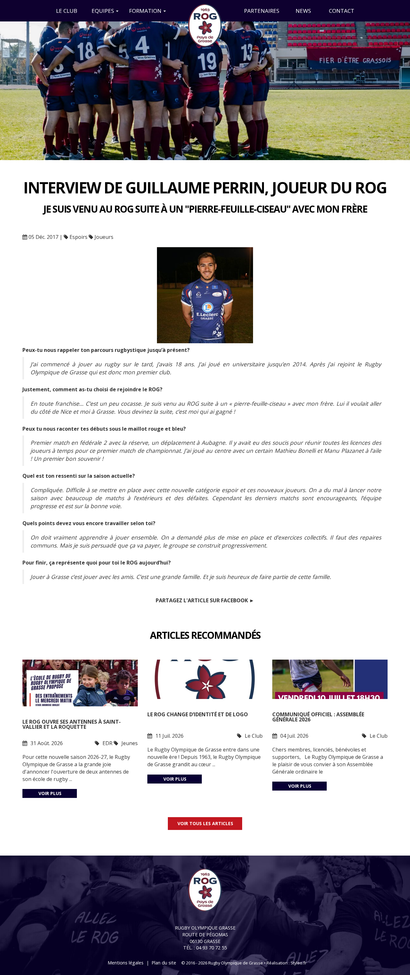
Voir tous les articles (205, 823)
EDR (107, 743)
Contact (341, 10)
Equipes (103, 10)
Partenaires (261, 10)
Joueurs (103, 236)
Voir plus (50, 793)
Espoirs (78, 236)
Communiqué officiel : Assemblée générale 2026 (318, 717)
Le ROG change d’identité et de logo (197, 715)
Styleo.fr (299, 963)
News (303, 10)
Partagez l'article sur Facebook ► (205, 600)
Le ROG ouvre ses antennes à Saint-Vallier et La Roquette (71, 724)
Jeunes (129, 743)
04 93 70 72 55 (211, 948)
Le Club (66, 10)
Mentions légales (126, 963)
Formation (146, 10)
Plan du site (164, 963)
